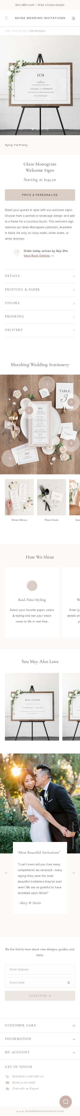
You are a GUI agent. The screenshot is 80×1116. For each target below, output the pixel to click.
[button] (65, 1102)
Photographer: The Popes (74, 835)
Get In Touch (18, 1067)
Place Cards (51, 520)
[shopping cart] (74, 18)
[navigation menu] (6, 18)
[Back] (6, 873)
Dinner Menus (19, 520)
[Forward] (73, 873)
